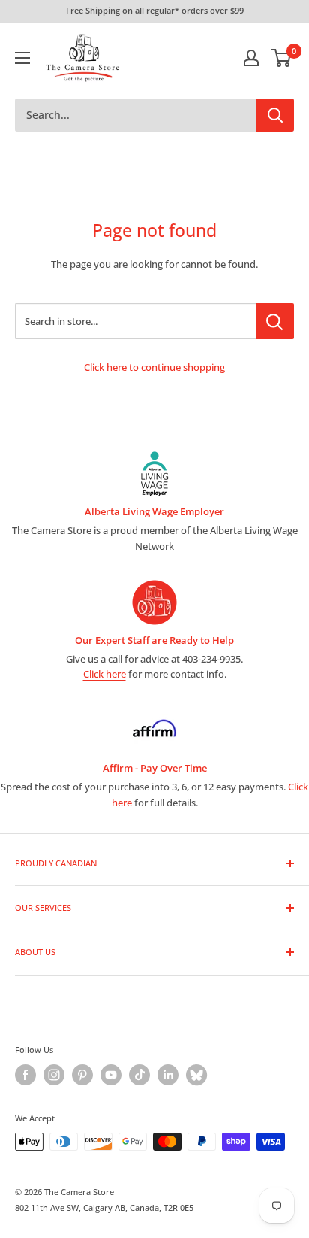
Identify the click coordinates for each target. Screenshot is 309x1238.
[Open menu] (22, 58)
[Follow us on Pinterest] (82, 1074)
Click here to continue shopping (154, 367)
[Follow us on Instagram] (54, 1074)
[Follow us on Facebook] (25, 1074)
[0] (281, 58)
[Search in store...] (275, 321)
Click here (104, 674)
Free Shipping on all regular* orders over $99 (155, 10)
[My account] (251, 58)
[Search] (275, 115)
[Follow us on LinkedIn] (168, 1074)
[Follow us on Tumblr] (196, 1074)
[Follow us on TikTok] (139, 1074)
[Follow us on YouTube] (111, 1074)
